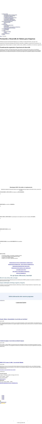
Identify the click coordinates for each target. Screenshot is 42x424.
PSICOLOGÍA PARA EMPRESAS (10, 20)
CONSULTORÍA (5, 13)
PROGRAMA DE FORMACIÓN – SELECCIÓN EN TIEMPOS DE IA (21, 264)
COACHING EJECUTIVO (8, 25)
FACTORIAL (6, 29)
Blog (21, 393)
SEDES (5, 32)
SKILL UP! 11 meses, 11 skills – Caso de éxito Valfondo (11, 362)
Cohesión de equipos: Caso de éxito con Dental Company (12, 340)
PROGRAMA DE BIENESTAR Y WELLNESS (21, 266)
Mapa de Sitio (30, 420)
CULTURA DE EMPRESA (8, 18)
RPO (5, 23)
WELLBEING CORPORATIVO (9, 19)
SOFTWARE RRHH (5, 28)
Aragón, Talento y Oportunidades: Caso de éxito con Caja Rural (13, 319)
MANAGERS (6, 26)
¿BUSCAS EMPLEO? (6, 33)
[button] (21, 402)
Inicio (1, 36)
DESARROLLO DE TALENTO (9, 15)
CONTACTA (2, 300)
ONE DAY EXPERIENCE (21, 273)
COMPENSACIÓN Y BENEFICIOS (10, 17)
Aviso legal (11, 420)
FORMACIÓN (4, 24)
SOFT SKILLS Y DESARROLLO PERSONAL (21, 271)
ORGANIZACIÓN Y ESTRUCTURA (10, 14)
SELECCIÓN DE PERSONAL (7, 21)
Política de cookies (24, 420)
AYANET (3, 30)
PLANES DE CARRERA (8, 16)
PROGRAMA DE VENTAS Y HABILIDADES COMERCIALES (21, 262)
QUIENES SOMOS (7, 31)
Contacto (3, 34)
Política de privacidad (17, 420)
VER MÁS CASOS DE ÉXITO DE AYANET (7, 369)
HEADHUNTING (7, 22)
